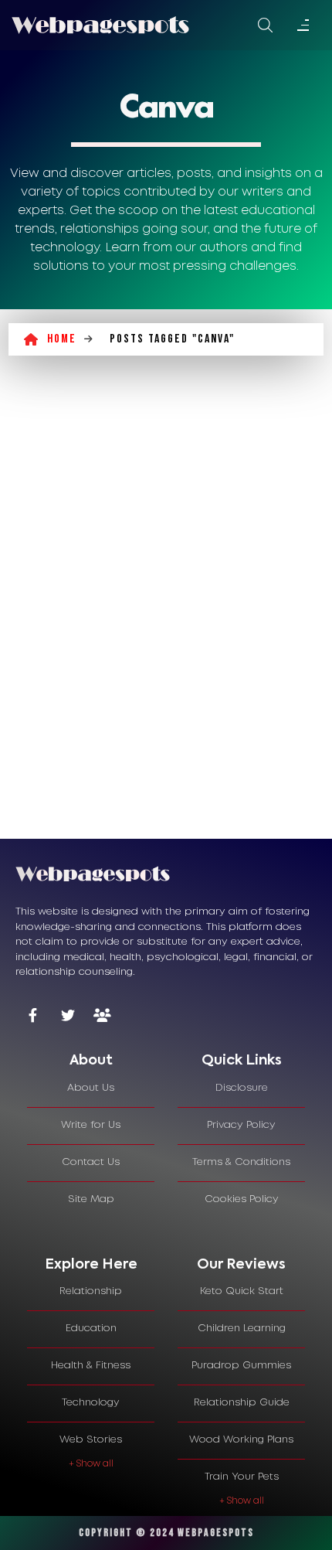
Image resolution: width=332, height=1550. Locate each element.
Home (61, 339)
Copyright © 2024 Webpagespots (166, 1532)
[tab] (90, 1061)
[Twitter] (67, 1017)
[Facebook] (32, 1017)
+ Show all (91, 1464)
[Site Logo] (100, 25)
